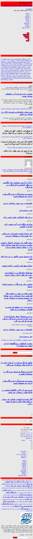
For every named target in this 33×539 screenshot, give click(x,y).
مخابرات (16, 503)
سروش (27, 37)
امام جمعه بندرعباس (28, 490)
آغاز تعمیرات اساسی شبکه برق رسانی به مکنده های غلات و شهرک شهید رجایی (17, 401)
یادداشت (27, 24)
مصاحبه (27, 26)
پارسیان (13, 508)
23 (26, 436)
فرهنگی (27, 19)
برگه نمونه (23, 451)
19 (21, 434)
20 (31, 436)
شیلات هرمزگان (23, 501)
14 (29, 434)
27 (31, 438)
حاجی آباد (20, 492)
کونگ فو (27, 510)
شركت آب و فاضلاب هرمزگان (8, 494)
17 (24, 434)
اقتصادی (27, 17)
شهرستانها (26, 23)
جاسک (27, 492)
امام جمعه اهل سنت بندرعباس (8, 487)
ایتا (28, 39)
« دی (31, 440)
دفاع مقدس (16, 494)
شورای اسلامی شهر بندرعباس (18, 499)
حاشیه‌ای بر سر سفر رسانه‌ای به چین (17, 203)
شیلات (30, 501)
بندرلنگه (30, 492)
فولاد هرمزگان (8, 501)
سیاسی (27, 13)
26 (21, 436)
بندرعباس (6, 490)
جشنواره (24, 492)
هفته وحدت (17, 508)
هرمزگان (24, 508)
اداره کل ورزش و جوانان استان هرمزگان (15, 484)
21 (29, 436)
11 (22, 433)
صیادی (17, 501)
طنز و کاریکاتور (25, 27)
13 (31, 434)
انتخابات (22, 490)
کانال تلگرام (26, 34)
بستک (12, 490)
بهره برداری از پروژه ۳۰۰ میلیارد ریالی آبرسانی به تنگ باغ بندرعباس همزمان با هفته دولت (16, 71)
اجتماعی (27, 16)
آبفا (31, 479)
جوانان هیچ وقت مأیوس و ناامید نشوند (17, 266)
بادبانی (15, 490)
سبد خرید (23, 455)
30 (26, 438)
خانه (28, 33)
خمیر (17, 492)
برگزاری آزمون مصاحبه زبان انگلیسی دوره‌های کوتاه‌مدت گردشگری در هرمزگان (17, 185)
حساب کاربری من (21, 454)
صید (15, 501)
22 (28, 436)
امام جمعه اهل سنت (19, 487)
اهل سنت (18, 490)
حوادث (27, 14)
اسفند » (23, 440)
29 (28, 438)
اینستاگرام (26, 36)
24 (24, 436)
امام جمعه (25, 487)
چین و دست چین (25, 210)
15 (28, 434)
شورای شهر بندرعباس (7, 499)
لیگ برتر (28, 503)
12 (21, 433)
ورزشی (27, 20)
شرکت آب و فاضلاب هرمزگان (21, 497)
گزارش (27, 21)
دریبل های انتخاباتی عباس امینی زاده (17, 217)
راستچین (22, 534)
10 (24, 433)
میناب (11, 506)
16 (26, 434)
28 (29, 438)
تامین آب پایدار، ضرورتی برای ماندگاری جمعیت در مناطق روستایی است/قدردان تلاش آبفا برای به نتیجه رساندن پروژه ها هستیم (16, 67)
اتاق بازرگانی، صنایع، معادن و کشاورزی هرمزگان (19, 479)
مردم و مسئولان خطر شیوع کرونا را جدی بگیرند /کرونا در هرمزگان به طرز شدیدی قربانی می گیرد (17, 318)
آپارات (27, 40)
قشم (31, 503)
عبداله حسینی (28, 168)
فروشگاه (23, 457)
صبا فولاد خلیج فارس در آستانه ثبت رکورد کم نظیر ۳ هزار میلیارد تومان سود (18, 275)
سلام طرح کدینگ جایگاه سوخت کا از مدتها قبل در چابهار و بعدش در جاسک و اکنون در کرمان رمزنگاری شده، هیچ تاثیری (17, 171)
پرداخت (24, 452)
